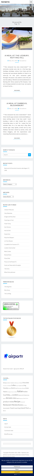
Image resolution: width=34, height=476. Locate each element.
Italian (20, 391)
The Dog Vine (7, 286)
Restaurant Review (10, 405)
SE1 (24, 405)
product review (8, 402)
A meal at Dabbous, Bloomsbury (17, 104)
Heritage (9, 391)
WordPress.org (8, 434)
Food (16, 388)
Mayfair (4, 398)
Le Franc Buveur (8, 241)
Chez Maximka (8, 213)
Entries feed (7, 427)
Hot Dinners (7, 227)
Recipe (17, 401)
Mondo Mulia (7, 255)
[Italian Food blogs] (11, 330)
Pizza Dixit (7, 258)
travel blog (17, 408)
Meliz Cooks (7, 251)
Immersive (13, 391)
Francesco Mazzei (21, 388)
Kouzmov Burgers (9, 237)
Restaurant (22, 401)
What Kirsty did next (9, 272)
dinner (17, 385)
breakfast (8, 382)
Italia (16, 391)
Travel (12, 408)
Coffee (13, 385)
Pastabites (5, 2)
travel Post (25, 408)
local (11, 395)
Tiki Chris (6, 269)
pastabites (22, 60)
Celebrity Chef (13, 382)
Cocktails (9, 385)
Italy (8, 395)
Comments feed (8, 430)
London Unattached (9, 248)
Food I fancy (7, 223)
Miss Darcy (7, 290)
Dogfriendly (21, 385)
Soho (26, 405)
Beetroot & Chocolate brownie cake (14, 168)
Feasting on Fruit (9, 220)
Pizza (27, 398)
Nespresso (21, 398)
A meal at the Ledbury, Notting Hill (17, 56)
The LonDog (7, 293)
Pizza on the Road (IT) (10, 262)
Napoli (17, 398)
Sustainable (6, 408)
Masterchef (21, 395)
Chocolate (25, 383)
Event (13, 388)
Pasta (24, 398)
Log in (6, 423)
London (15, 395)
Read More (17, 90)
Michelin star (11, 398)
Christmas (5, 385)
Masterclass (26, 395)
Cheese (20, 382)
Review (20, 405)
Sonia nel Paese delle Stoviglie (12, 265)
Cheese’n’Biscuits (9, 209)
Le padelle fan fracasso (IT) (11, 244)
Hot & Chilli (7, 230)
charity (17, 382)
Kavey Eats (7, 234)
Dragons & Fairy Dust (9, 216)
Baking (4, 382)
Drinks (9, 388)
